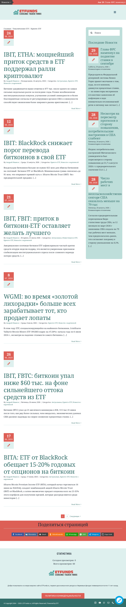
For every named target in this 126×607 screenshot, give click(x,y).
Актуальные (62, 81)
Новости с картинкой (13, 83)
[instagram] (95, 603)
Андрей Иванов (12, 81)
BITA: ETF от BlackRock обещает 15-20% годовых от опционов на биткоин (39, 464)
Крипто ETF (73, 81)
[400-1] (27, 8)
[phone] (113, 603)
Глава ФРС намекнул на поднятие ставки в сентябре (110, 56)
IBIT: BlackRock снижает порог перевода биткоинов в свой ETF (38, 150)
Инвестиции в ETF (69, 238)
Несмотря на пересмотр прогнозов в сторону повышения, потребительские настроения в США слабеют (103, 125)
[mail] (108, 603)
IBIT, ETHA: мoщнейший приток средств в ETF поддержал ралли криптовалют (39, 65)
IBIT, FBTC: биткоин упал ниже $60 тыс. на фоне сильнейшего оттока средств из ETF (39, 386)
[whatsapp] (104, 603)
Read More (75, 108)
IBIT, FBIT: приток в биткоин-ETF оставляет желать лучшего (37, 225)
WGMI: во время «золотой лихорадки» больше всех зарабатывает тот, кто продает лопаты (41, 307)
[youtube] (100, 603)
